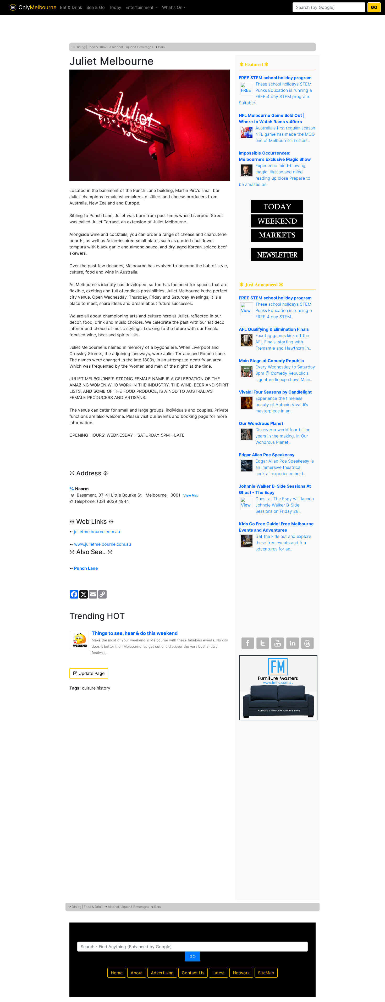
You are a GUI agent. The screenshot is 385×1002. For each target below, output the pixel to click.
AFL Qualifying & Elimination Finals (274, 329)
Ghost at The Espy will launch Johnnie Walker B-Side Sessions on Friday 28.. (284, 505)
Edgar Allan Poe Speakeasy (266, 454)
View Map (191, 495)
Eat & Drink (71, 7)
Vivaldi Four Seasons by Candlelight (275, 392)
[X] (262, 642)
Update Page (90, 673)
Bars (161, 47)
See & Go (95, 7)
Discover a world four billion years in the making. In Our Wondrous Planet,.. (282, 436)
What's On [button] (172, 7)
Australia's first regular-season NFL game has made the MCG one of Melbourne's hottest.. (285, 134)
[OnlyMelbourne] (12, 7)
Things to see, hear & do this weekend (135, 633)
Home (117, 972)
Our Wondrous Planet (261, 423)
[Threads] (307, 642)
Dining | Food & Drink (91, 47)
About (137, 972)
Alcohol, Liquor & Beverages (132, 47)
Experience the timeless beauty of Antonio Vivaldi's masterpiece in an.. (281, 404)
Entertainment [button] (140, 7)
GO (374, 7)
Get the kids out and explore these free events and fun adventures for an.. (283, 542)
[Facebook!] (247, 642)
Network (241, 972)
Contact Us (193, 972)
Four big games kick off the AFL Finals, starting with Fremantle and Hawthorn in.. (283, 342)
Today (115, 7)
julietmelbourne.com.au (97, 531)
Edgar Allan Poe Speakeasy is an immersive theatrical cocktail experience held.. (284, 467)
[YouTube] (277, 642)
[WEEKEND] (277, 234)
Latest (218, 972)
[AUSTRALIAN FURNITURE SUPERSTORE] (278, 687)
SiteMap (266, 972)
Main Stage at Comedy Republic (271, 360)
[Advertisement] (192, 30)
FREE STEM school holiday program (275, 77)
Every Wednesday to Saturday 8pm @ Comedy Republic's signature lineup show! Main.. (285, 373)
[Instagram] (292, 642)
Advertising (162, 972)
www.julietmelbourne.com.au (102, 544)
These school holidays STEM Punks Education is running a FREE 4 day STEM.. (283, 310)
